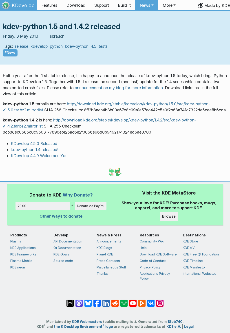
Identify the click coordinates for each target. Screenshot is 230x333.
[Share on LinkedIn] (106, 301)
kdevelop (39, 46)
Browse (169, 216)
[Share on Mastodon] (79, 301)
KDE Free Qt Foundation (201, 254)
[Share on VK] (151, 301)
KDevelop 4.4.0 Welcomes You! (40, 155)
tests (103, 46)
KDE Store (190, 241)
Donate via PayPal (90, 206)
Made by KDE (217, 5)
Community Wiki (152, 241)
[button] (146, 5)
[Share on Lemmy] (124, 301)
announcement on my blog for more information (119, 87)
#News (10, 52)
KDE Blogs (104, 248)
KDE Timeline (193, 261)
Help (143, 248)
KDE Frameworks (23, 254)
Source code (63, 261)
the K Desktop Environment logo (83, 326)
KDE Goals (61, 254)
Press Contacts (108, 261)
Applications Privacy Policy (155, 276)
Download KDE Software (158, 254)
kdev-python (76, 46)
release (21, 46)
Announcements (109, 241)
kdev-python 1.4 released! (34, 149)
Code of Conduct (153, 261)
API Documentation (67, 241)
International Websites (200, 273)
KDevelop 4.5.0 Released (34, 143)
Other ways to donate (61, 216)
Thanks (102, 273)
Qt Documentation (67, 248)
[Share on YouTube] (133, 301)
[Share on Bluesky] (88, 301)
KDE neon (17, 267)
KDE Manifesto (194, 267)
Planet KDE (105, 254)
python (56, 46)
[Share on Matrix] (70, 301)
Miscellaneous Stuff (111, 267)
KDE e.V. (189, 248)
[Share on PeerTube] (142, 301)
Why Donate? (78, 195)
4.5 (93, 46)
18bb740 (175, 322)
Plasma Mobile (21, 261)
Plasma (15, 241)
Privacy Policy (150, 267)
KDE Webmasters (87, 322)
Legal (189, 326)
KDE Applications (23, 248)
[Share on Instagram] (160, 301)
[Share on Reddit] (115, 301)
